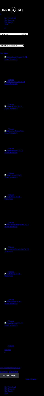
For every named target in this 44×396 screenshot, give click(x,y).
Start (1, 53)
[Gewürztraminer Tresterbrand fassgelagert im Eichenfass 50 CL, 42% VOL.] (12, 274)
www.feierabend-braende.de (10, 368)
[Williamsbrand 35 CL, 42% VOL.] (13, 175)
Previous (8, 350)
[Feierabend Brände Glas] (14, 131)
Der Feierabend (10, 387)
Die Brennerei (10, 389)
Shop (5, 53)
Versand (11, 80)
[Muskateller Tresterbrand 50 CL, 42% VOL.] (17, 249)
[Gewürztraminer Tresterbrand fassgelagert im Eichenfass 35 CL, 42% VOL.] (12, 197)
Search (24, 34)
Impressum (4, 372)
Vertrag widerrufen (9, 375)
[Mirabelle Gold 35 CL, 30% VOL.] (13, 106)
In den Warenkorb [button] (11, 59)
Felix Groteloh (31, 379)
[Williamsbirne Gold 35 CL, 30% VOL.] (15, 82)
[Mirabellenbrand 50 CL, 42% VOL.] (14, 323)
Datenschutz (13, 372)
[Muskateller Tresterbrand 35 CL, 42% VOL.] (17, 225)
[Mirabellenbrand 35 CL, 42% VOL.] (14, 151)
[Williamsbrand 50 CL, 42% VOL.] (13, 302)
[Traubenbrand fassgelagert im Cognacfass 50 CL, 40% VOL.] (16, 57)
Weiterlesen (9, 199)
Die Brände (9, 391)
